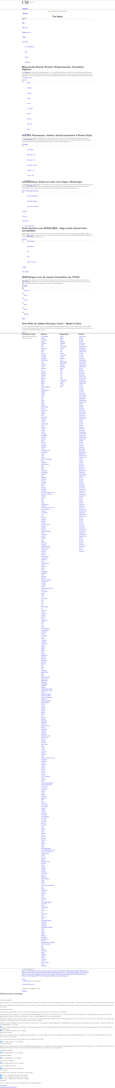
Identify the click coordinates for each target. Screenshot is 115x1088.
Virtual (42, 930)
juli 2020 (81, 440)
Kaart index (43, 610)
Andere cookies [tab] (3, 1070)
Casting (43, 422)
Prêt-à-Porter (44, 786)
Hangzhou (43, 553)
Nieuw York (43, 724)
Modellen (43, 687)
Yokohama (43, 959)
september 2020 (82, 437)
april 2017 (81, 502)
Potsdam (43, 779)
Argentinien (43, 358)
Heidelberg (43, 559)
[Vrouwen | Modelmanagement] (29, 971)
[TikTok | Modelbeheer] (29, 974)
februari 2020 (82, 449)
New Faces (43, 717)
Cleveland (43, 439)
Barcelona (43, 375)
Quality (43, 791)
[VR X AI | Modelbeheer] (43, 976)
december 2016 (82, 509)
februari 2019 (82, 467)
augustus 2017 (82, 496)
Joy (42, 608)
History (43, 564)
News (61, 370)
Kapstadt (43, 615)
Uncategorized (63, 380)
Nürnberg (43, 732)
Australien (43, 368)
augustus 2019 (82, 457)
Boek (42, 397)
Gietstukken (44, 534)
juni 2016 (81, 519)
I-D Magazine (44, 571)
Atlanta (43, 363)
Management (44, 655)
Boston (43, 402)
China (42, 432)
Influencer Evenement (46, 580)
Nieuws (43, 727)
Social (42, 846)
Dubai (42, 486)
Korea (42, 627)
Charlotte (43, 427)
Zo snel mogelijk (45, 962)
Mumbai (43, 705)
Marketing (43, 662)
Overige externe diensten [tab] (5, 1043)
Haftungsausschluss (46, 546)
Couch (42, 455)
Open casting (44, 744)
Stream (43, 865)
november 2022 (82, 397)
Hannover (43, 554)
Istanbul (43, 593)
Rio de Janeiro (44, 804)
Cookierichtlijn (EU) (45, 450)
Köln (42, 625)
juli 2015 (81, 538)
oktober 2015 (82, 533)
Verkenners (43, 924)
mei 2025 (81, 355)
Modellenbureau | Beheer (46, 689)
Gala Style (43, 529)
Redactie (43, 794)
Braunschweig (44, 407)
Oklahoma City (44, 737)
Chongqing (43, 434)
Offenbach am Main (45, 736)
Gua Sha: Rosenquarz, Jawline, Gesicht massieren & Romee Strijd (57, 135)
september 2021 (82, 417)
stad (61, 375)
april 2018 (81, 482)
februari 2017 (82, 506)
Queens (43, 793)
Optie (42, 746)
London (43, 638)
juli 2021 (81, 420)
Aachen (43, 338)
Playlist (43, 766)
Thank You (43, 893)
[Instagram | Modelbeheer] (44, 974)
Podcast (43, 768)
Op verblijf (43, 742)
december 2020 (82, 432)
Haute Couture (44, 558)
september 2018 (82, 474)
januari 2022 (81, 410)
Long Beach (44, 640)
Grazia (42, 541)
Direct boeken (44, 472)
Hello (42, 561)
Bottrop (43, 403)
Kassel (42, 618)
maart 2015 (81, 544)
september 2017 (82, 494)
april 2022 (81, 407)
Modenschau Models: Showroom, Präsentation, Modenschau (47, 697)
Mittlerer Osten (44, 672)
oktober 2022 (82, 398)
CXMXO (26, 981)
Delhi (42, 465)
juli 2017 (81, 497)
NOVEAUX (43, 731)
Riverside (43, 808)
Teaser (42, 888)
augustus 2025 (82, 351)
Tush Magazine (44, 907)
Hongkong (43, 566)
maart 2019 (81, 465)
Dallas (42, 460)
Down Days (43, 482)
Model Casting (63, 361)
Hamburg (43, 551)
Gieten (42, 533)
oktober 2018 (82, 472)
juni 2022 (81, 405)
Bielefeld (43, 392)
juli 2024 (81, 368)
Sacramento (44, 815)
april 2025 (81, 356)
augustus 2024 (82, 366)
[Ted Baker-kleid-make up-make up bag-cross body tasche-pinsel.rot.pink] (57, 19)
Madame (43, 647)
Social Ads (31, 984)
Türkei (42, 905)
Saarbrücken (44, 813)
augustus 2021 (82, 418)
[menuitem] (57, 8)
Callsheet (43, 420)
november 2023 (82, 378)
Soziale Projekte (45, 853)
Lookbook (43, 642)
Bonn (42, 398)
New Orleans (44, 721)
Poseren (43, 778)
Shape (42, 835)
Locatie (43, 637)
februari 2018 (82, 486)
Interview (43, 590)
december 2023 (82, 376)
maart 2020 (81, 447)
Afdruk (42, 341)
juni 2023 (81, 387)
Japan (42, 600)
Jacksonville (44, 598)
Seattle (43, 828)
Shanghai (43, 833)
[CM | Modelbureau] (28, 4)
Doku (42, 476)
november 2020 (82, 434)
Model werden (44, 679)
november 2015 (82, 531)
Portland (43, 773)
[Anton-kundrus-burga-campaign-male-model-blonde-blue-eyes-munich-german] (57, 192)
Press (61, 373)
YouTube (43, 961)
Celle (42, 425)
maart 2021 (81, 427)
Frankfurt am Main (45, 524)
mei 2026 (81, 341)
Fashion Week (63, 346)
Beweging (62, 341)
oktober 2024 (82, 363)
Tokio (42, 900)
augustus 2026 (82, 336)
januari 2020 (81, 450)
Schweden (43, 825)
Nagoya (43, 712)
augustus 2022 (82, 402)
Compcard (43, 447)
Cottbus (43, 454)
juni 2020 (81, 442)
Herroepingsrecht (45, 563)
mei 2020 (81, 444)
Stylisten (43, 870)
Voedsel (43, 932)
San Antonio (44, 818)
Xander (43, 957)
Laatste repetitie (45, 630)
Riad (42, 801)
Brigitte (43, 412)
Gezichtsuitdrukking (45, 531)
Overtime (43, 752)
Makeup (43, 653)
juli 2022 (81, 403)
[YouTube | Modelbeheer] (59, 974)
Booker (43, 400)
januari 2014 (81, 551)
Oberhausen (44, 734)
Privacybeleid (44, 788)
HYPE (42, 569)
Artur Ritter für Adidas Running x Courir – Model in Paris (51, 323)
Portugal (43, 774)
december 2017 (82, 489)
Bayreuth (43, 378)
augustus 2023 (82, 383)
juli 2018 (81, 477)
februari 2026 (82, 343)
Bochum (43, 395)
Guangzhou (43, 544)
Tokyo (61, 378)
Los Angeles (44, 643)
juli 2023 (81, 385)
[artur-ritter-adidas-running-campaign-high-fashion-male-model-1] (57, 288)
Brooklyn (43, 413)
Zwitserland (43, 966)
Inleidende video (45, 581)
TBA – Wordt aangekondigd (47, 885)
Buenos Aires (44, 417)
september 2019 (82, 455)
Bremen (43, 408)
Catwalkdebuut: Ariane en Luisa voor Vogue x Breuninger (52, 181)
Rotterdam (43, 810)
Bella (42, 385)
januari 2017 (81, 507)
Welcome (43, 940)
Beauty (43, 380)
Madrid (42, 648)
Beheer (43, 381)
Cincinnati (43, 437)
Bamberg (43, 373)
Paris (61, 371)
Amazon (43, 353)
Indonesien (43, 576)
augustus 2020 (82, 439)
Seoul (42, 831)
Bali (42, 370)
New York (62, 368)
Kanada (43, 611)
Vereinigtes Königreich (46, 920)
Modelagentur (44, 684)
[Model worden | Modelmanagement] (76, 974)
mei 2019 (81, 462)
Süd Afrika (43, 872)
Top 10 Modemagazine (46, 902)
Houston (43, 568)
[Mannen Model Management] (81, 971)
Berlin (61, 340)
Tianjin (42, 895)
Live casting (44, 635)
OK (22, 991)
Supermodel (44, 877)
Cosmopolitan (44, 452)
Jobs (42, 603)
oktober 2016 (82, 512)
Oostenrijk (43, 741)
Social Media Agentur (46, 848)
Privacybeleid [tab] (3, 1080)
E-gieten (43, 497)
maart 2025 (81, 358)
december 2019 (82, 452)
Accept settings (3, 1087)
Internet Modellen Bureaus (47, 588)
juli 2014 (81, 548)
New (42, 716)
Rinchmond (43, 803)
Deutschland (44, 470)
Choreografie (44, 435)
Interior (42, 586)
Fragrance (43, 521)
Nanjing (43, 714)
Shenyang (43, 836)
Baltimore (43, 371)
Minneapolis (44, 670)
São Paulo (43, 823)
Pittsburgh (43, 764)
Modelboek (43, 685)
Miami (42, 667)
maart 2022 (81, 408)
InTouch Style (44, 591)
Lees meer (24, 80)
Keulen (42, 622)
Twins (42, 909)
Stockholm (43, 863)
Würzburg (43, 955)
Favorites (43, 511)
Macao (42, 645)
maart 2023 (81, 392)
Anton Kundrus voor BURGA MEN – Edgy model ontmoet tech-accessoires (54, 229)
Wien (42, 945)
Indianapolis (44, 573)
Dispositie (43, 474)
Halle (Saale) (44, 549)
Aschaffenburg (44, 360)
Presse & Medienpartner (46, 784)
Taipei (42, 880)
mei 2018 (81, 481)
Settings (25, 991)
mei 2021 (81, 423)
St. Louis (43, 857)
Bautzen (43, 376)
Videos (42, 929)
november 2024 (82, 361)
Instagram (43, 583)
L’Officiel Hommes (45, 628)
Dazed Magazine (45, 464)
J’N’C (42, 596)
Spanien (43, 855)
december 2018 (82, 470)
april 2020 (81, 445)
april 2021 (81, 425)
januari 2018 (81, 487)
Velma (42, 919)
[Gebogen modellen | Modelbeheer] (66, 971)
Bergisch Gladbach (45, 387)
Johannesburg (44, 606)
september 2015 (82, 534)
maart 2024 (81, 371)
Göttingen (43, 538)
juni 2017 (81, 499)
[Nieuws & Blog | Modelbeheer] (59, 976)
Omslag (43, 739)
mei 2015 (81, 541)
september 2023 (82, 381)
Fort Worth (43, 517)
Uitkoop (43, 910)
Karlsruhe (43, 617)
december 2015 (82, 529)
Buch (42, 415)
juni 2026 (81, 340)
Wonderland (44, 950)
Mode (42, 674)
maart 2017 (81, 504)
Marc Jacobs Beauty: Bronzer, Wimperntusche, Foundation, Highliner (53, 68)
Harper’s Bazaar (45, 556)
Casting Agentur (45, 423)
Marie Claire (44, 660)
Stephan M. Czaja (45, 862)
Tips (61, 376)
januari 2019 (81, 469)
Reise (42, 799)
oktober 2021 (82, 415)
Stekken (43, 860)
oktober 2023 (82, 380)
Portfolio (43, 771)
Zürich (42, 964)
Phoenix (43, 762)
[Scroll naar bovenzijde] (0, 986)
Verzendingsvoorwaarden (47, 927)
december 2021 (82, 412)
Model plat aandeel (45, 677)
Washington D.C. (45, 939)
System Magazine (45, 878)
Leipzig (43, 633)
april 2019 (81, 464)
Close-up (43, 442)
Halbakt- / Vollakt (45, 548)
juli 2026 (81, 338)
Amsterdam (44, 355)
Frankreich (43, 526)
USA (42, 915)
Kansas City (44, 613)
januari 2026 (81, 345)
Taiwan (42, 882)
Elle (42, 499)
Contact (43, 449)
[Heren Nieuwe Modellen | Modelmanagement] (31, 972)
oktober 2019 (82, 454)
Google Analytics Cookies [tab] (6, 1032)
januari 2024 (81, 375)
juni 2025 (81, 353)
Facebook (43, 506)
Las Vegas (43, 632)
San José (43, 821)
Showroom (43, 840)
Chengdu (43, 429)
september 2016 (82, 514)
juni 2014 (81, 549)
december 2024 (82, 360)
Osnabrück (43, 751)
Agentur (43, 350)
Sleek (42, 845)
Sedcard (43, 830)
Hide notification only (12, 1087)
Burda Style (44, 418)
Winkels (43, 949)
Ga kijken (43, 528)
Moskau (43, 704)
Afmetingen (43, 343)
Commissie (43, 445)
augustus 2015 (82, 536)
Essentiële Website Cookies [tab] (6, 1009)
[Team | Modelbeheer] (68, 972)
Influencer (43, 578)
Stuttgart (43, 867)
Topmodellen (44, 903)
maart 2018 (81, 484)
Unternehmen (44, 914)
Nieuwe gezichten (45, 726)
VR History (43, 935)
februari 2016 (82, 526)
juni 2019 (81, 460)
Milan (42, 669)
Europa (43, 502)
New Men (43, 719)
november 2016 (82, 511)
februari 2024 (82, 373)
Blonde (42, 393)
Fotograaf (43, 519)
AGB (42, 346)
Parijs (42, 756)
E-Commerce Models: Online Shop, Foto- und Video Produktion (47, 494)
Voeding (62, 385)
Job (42, 601)
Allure (42, 351)
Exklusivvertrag (44, 504)
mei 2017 (81, 501)
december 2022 (82, 395)
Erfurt (42, 501)
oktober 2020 (82, 435)
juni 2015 (81, 539)
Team (42, 887)
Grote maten (44, 543)
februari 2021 (82, 429)
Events (61, 345)
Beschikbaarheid (45, 390)
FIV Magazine (44, 512)
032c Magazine (44, 336)
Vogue (42, 934)
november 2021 (82, 413)
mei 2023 (81, 388)
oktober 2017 (82, 492)
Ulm (42, 912)
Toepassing (43, 898)
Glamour (43, 536)
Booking (24, 979)
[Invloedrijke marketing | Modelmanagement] (51, 972)
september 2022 (82, 400)
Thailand (43, 892)
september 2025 (82, 350)
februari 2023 (82, 393)
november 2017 (82, 491)
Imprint (30, 981)
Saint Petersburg (45, 816)
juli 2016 (81, 517)
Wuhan (42, 952)
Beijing (42, 383)
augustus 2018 (82, 476)
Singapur (43, 843)
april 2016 (81, 523)
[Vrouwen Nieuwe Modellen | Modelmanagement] (47, 971)
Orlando (43, 747)
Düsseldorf (43, 489)
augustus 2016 (82, 516)
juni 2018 (81, 479)
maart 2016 (81, 524)
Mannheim (43, 658)
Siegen (42, 841)
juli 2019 (81, 459)
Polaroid (43, 769)
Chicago (43, 430)
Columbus (43, 444)
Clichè (42, 440)
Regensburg (44, 798)
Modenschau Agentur (46, 694)
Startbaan (43, 858)
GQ (42, 539)
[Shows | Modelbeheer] (29, 976)
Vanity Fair (43, 917)
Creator (43, 457)
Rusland (43, 811)
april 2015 (81, 543)
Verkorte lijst (44, 925)
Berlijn (42, 388)
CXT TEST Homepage (46, 459)
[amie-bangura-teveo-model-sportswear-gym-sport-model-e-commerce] (57, 241)
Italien (42, 595)
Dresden (43, 484)
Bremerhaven (44, 410)
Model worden (63, 363)
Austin (42, 366)
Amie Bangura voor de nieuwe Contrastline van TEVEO (51, 277)
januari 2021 (81, 430)
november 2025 (82, 346)
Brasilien (43, 405)
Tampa (42, 883)
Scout (42, 826)
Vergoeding (43, 922)
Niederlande (44, 722)
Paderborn (43, 754)
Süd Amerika (44, 873)
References (43, 796)
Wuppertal (43, 954)
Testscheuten (44, 890)
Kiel (42, 623)
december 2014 (82, 546)
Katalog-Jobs (44, 620)
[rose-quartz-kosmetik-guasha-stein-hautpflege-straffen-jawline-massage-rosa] (57, 82)
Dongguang (43, 477)
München (43, 707)
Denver (43, 467)
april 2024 (81, 370)
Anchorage (43, 356)
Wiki (42, 947)
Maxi (42, 665)
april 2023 (81, 390)
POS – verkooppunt (45, 776)
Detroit (42, 469)
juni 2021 (81, 422)
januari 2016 (81, 528)
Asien (42, 361)
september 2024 (82, 365)
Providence (43, 789)
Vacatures (62, 381)
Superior (43, 875)
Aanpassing (44, 340)
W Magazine (44, 937)
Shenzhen (43, 838)
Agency (62, 336)
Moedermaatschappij (46, 700)
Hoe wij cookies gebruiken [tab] (6, 1000)
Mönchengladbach (45, 702)
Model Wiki (43, 682)
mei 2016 (81, 521)
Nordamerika (44, 729)
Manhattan (43, 657)
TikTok (42, 897)
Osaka (42, 749)
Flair (42, 514)
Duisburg (43, 487)
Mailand (43, 650)
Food (42, 516)
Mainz (42, 652)
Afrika (42, 345)
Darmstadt (43, 462)
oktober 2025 (82, 348)
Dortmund (43, 479)
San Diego (43, 820)
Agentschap (44, 348)
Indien (42, 575)
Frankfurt (43, 523)
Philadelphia (44, 761)
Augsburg (43, 365)
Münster (43, 710)
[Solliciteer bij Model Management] (82, 972)
